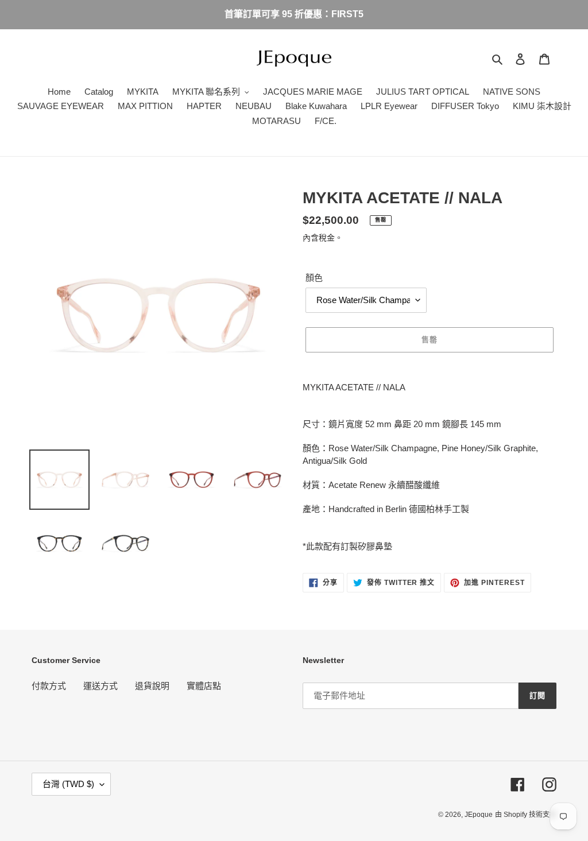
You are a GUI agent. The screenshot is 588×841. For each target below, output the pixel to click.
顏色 (314, 277)
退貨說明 (152, 686)
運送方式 (100, 686)
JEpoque (479, 815)
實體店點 (204, 686)
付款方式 (49, 686)
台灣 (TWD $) (68, 784)
